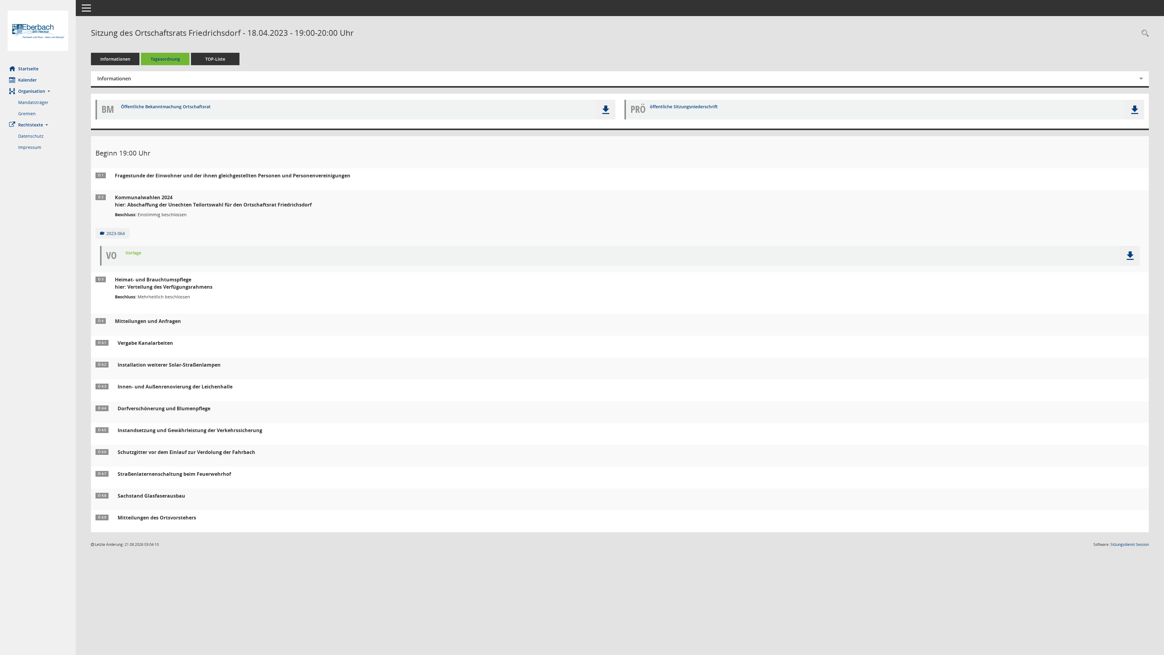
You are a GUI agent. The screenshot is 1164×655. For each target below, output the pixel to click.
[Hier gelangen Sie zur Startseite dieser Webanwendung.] (38, 31)
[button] (38, 91)
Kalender (27, 80)
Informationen (115, 59)
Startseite (28, 69)
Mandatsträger (33, 102)
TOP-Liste (215, 59)
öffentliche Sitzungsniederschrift (684, 106)
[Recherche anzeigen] (1144, 34)
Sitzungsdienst (1129, 544)
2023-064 (115, 233)
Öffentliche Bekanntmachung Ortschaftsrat (166, 106)
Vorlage (133, 253)
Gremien (27, 113)
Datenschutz (31, 136)
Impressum (29, 147)
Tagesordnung (165, 59)
